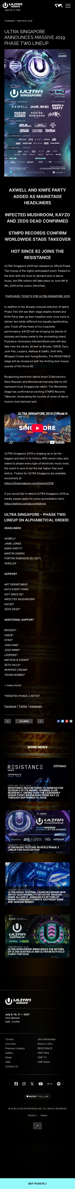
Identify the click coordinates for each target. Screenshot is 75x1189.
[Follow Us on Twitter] (32, 1084)
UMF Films (43, 1052)
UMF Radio (44, 1061)
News (8, 1057)
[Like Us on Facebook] (16, 1084)
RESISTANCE (45, 1048)
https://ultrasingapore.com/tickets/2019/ (29, 483)
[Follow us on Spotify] (58, 1084)
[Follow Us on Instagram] (24, 1084)
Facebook (10, 706)
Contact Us (11, 1066)
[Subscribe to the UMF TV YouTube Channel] (41, 1084)
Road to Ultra (45, 1043)
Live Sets (10, 1043)
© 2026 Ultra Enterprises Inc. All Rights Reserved (37, 1108)
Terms (43, 1115)
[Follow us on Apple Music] (37, 1096)
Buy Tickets (36, 1183)
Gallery (9, 1052)
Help (7, 1061)
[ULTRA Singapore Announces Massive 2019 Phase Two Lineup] (37, 175)
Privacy (32, 1115)
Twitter (23, 706)
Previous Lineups (15, 1048)
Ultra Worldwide (46, 1039)
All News (24, 721)
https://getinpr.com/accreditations (25, 503)
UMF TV (42, 1057)
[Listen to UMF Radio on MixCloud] (50, 1084)
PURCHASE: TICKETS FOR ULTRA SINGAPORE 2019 (37, 296)
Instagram (36, 706)
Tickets (9, 1039)
